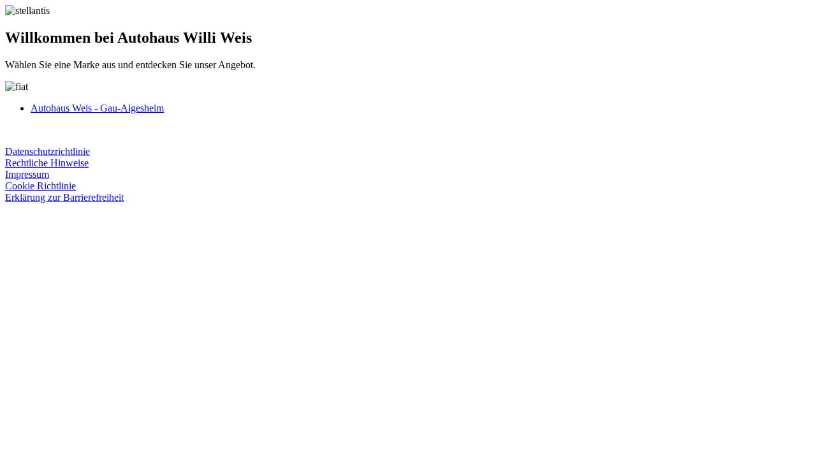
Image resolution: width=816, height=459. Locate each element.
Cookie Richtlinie (40, 185)
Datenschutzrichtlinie (47, 151)
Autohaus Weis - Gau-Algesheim (97, 108)
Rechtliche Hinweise (47, 162)
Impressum (27, 174)
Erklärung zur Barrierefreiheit (64, 197)
